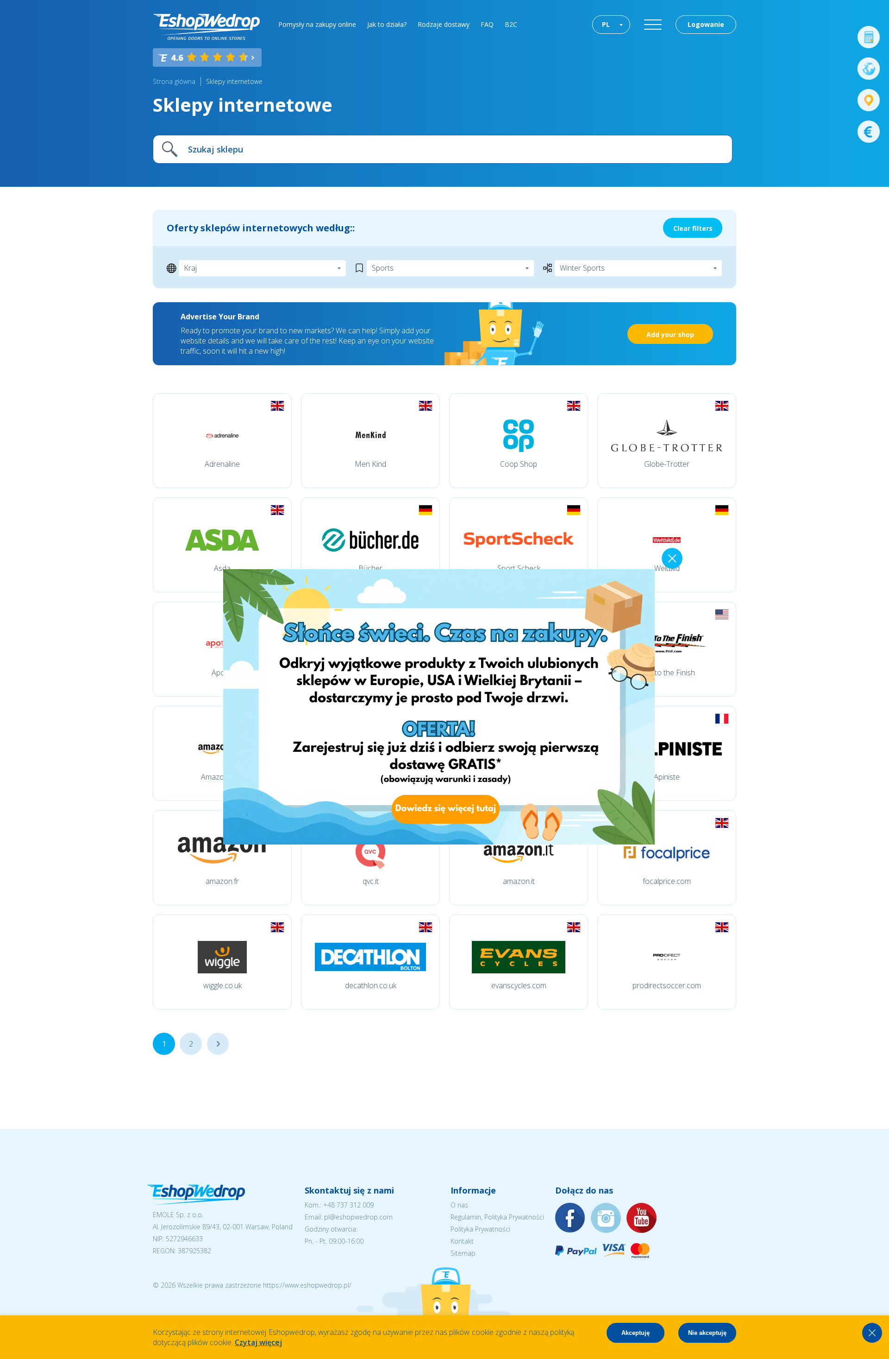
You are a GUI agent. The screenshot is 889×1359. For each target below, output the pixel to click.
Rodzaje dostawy (444, 24)
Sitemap (463, 1253)
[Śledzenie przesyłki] (869, 100)
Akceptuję (635, 1332)
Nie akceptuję (707, 1332)
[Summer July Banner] (437, 842)
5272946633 (184, 1238)
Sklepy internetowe (234, 81)
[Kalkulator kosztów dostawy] (869, 37)
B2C (511, 24)
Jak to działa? (387, 24)
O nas (459, 1204)
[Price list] (869, 132)
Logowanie (706, 24)
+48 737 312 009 (348, 1204)
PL (606, 24)
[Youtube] (641, 1218)
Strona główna (174, 81)
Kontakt (462, 1241)
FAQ (487, 24)
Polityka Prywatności (480, 1229)
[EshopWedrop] (206, 27)
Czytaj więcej (258, 1342)
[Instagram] (606, 1218)
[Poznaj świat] (869, 68)
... (218, 1044)
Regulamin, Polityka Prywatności (497, 1217)
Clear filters (693, 228)
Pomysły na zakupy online (317, 24)
